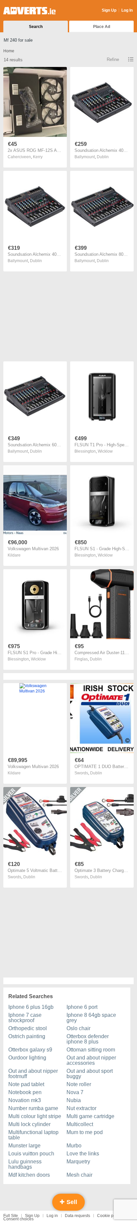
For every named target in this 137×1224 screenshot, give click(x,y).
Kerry (38, 157)
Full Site (10, 1215)
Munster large (24, 1145)
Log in (52, 1215)
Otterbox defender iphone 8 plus (88, 1038)
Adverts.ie (29, 10)
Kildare (14, 555)
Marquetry (78, 1161)
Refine (113, 59)
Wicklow (105, 451)
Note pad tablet (26, 1084)
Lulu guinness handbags (25, 1164)
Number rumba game (33, 1108)
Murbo (74, 1145)
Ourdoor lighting (27, 1057)
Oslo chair (78, 1028)
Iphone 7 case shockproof (25, 1017)
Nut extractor (81, 1108)
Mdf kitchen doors (29, 1175)
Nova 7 (75, 1092)
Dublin (103, 157)
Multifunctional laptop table (33, 1134)
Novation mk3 (24, 1100)
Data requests (77, 1215)
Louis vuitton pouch (31, 1153)
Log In (127, 10)
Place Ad (101, 26)
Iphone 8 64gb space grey (91, 1017)
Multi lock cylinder (29, 1124)
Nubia (74, 1100)
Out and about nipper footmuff (33, 1073)
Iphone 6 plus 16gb (31, 1007)
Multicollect (80, 1124)
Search (36, 26)
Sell (71, 1202)
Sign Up (109, 10)
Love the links (83, 1153)
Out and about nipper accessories (91, 1060)
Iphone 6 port (82, 1007)
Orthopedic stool (27, 1028)
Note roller (79, 1084)
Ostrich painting (26, 1036)
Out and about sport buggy (90, 1073)
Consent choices (18, 1219)
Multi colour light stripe (34, 1116)
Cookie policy (109, 1215)
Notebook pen (25, 1092)
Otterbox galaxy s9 (30, 1049)
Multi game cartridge (90, 1116)
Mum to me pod (85, 1132)
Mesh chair (79, 1175)
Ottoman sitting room (91, 1049)
